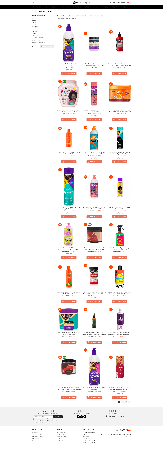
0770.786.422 (115, 414)
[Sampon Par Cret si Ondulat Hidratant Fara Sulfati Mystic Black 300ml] (120, 138)
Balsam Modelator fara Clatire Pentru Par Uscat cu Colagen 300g (94, 208)
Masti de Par (35, 24)
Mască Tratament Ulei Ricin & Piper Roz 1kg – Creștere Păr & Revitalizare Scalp (94, 292)
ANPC (59, 438)
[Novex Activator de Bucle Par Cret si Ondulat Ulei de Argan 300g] (94, 138)
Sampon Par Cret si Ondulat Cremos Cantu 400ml (69, 153)
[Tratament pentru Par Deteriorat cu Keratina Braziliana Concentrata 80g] (120, 367)
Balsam (34, 20)
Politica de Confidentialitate (39, 436)
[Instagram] (84, 416)
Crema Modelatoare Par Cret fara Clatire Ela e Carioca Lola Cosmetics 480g (120, 292)
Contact (34, 440)
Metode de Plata (62, 432)
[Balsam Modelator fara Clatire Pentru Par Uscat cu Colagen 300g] (94, 186)
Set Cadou (35, 31)
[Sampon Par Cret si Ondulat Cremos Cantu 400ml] (69, 138)
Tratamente (35, 26)
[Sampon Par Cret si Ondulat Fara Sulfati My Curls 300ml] (69, 187)
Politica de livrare (36, 438)
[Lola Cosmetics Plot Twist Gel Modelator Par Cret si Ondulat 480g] (69, 234)
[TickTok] (81, 416)
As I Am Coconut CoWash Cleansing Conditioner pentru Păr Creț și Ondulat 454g (68, 388)
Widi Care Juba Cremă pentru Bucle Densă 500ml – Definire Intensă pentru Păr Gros (119, 333)
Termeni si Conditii (37, 434)
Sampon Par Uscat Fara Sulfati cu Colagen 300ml (94, 110)
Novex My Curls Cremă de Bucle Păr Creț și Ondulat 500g (69, 333)
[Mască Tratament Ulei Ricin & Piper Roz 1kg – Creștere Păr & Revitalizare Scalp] (94, 276)
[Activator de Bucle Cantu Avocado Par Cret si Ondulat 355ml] (69, 277)
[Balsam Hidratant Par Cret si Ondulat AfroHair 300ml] (120, 186)
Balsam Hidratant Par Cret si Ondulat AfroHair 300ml (120, 208)
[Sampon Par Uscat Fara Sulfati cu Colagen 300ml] (94, 94)
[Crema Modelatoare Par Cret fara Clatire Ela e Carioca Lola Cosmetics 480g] (120, 277)
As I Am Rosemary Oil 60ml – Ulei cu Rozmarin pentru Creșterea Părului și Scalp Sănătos (94, 333)
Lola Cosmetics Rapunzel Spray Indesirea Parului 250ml (119, 248)
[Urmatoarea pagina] (129, 402)
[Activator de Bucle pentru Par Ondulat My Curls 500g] (94, 367)
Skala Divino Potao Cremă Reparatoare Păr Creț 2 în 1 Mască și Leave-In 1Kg (68, 110)
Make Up (34, 29)
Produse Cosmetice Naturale (45, 11)
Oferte (34, 33)
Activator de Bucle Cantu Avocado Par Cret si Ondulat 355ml (68, 292)
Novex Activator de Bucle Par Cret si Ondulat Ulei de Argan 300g (94, 153)
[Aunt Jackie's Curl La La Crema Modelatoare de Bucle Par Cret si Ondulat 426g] (94, 43)
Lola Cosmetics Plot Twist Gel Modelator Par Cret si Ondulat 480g (68, 248)
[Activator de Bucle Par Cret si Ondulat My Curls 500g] (69, 43)
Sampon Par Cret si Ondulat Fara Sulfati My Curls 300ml (68, 208)
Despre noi (35, 432)
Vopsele (34, 28)
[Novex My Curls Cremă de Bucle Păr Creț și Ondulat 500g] (69, 319)
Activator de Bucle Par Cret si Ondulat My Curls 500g (68, 64)
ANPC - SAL (60, 440)
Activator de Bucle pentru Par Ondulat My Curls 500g (94, 388)
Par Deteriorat (36, 40)
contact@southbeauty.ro (115, 416)
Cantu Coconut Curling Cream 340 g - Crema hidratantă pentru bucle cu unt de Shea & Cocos (119, 110)
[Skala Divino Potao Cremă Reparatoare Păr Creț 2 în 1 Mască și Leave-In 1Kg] (69, 93)
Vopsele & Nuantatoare (38, 42)
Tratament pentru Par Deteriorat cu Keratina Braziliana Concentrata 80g (119, 388)
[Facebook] (78, 416)
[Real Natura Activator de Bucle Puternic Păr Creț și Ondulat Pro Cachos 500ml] (120, 43)
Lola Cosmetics (36, 39)
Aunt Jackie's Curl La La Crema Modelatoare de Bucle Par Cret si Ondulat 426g (94, 64)
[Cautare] (57, 2)
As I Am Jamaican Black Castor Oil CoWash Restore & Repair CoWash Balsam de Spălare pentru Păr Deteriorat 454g (94, 248)
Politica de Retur (61, 434)
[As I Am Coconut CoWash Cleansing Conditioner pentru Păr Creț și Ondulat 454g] (69, 367)
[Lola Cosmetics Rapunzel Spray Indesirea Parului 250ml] (120, 234)
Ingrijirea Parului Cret (37, 37)
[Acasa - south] (81, 2)
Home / (34, 11)
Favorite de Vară (36, 35)
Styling (34, 22)
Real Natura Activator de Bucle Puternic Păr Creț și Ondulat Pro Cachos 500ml (120, 64)
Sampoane (35, 18)
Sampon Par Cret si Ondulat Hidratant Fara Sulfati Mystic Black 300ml (119, 153)
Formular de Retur (62, 436)
